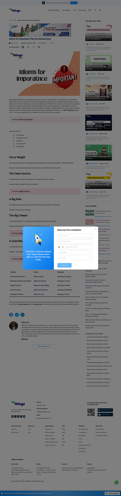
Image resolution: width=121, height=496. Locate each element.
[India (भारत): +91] (59, 247)
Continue (64, 265)
